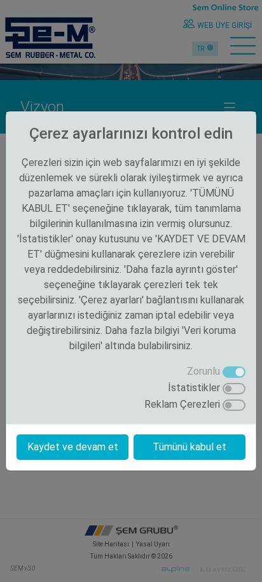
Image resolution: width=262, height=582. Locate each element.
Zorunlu (203, 371)
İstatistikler (194, 388)
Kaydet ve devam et (72, 447)
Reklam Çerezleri (182, 404)
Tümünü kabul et (189, 447)
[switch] (234, 388)
